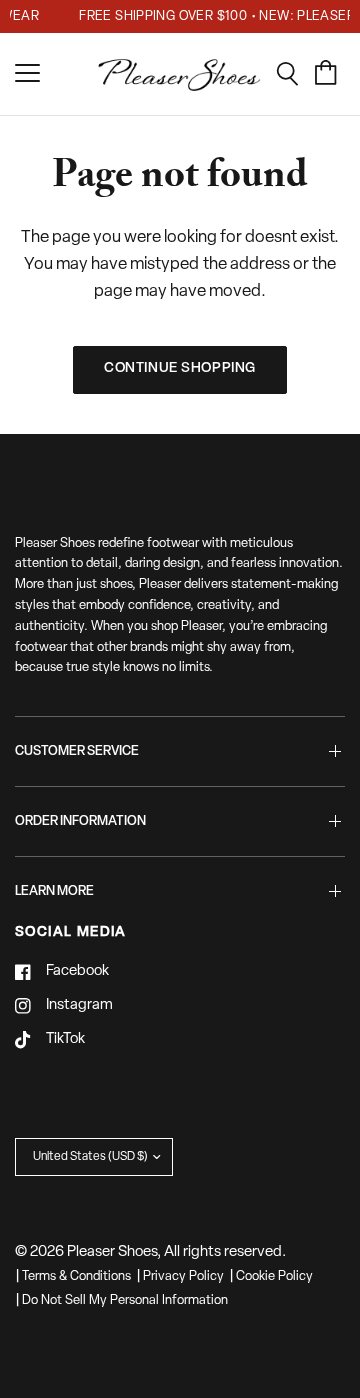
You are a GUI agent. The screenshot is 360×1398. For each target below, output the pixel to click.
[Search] (294, 74)
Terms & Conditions (76, 1276)
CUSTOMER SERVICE (77, 751)
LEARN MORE (54, 891)
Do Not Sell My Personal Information (125, 1300)
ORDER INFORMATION (80, 821)
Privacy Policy (183, 1276)
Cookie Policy (274, 1276)
